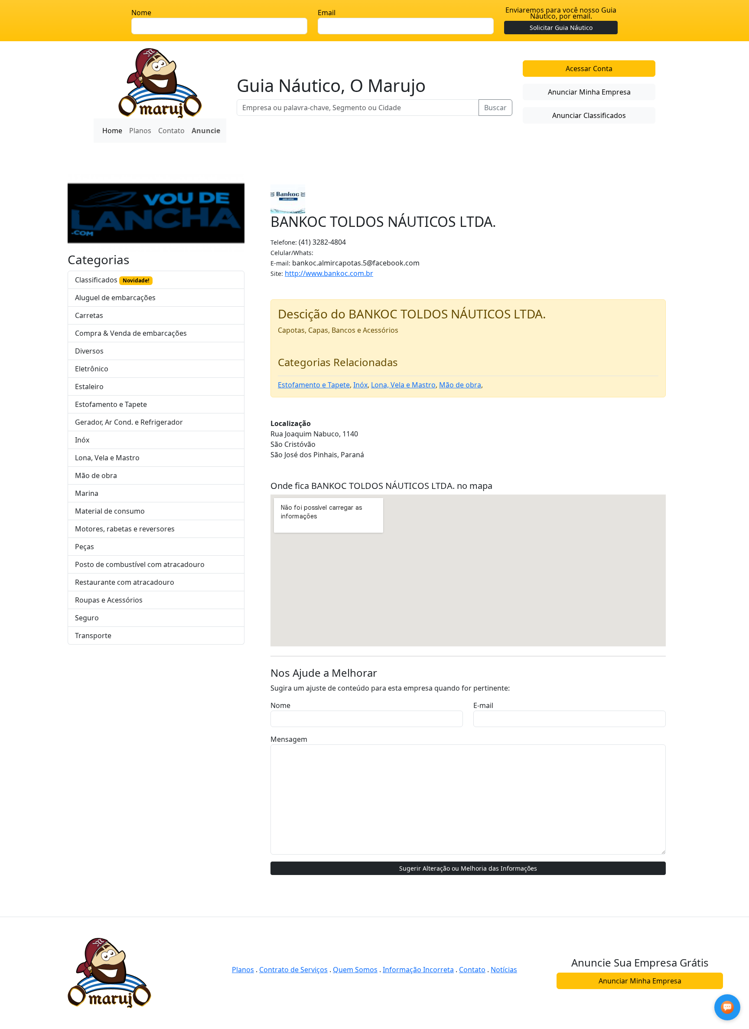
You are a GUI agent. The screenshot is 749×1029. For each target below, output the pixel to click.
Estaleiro (89, 386)
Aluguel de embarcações (115, 297)
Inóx (82, 440)
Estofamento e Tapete (111, 404)
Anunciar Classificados (589, 115)
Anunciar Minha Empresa (589, 92)
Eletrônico (91, 369)
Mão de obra (96, 475)
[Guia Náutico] (160, 82)
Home (112, 130)
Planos (140, 130)
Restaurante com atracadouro (124, 582)
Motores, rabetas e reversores (125, 529)
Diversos (89, 351)
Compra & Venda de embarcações (131, 333)
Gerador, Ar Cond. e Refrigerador (129, 422)
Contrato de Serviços (293, 969)
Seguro (87, 618)
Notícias (504, 969)
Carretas (89, 315)
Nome (141, 12)
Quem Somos (355, 969)
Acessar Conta (589, 68)
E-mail (483, 705)
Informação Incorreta (418, 969)
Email (326, 12)
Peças (84, 546)
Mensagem (288, 739)
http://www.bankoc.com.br (329, 273)
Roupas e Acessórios (109, 600)
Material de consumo (110, 511)
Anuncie (206, 130)
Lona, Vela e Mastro (107, 457)
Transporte (93, 635)
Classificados (112, 280)
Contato (171, 130)
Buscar (495, 107)
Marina (86, 493)
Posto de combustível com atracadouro (140, 564)
